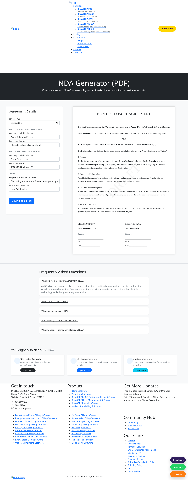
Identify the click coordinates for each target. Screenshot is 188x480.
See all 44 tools (47, 350)
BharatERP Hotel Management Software (90, 400)
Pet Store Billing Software (83, 415)
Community (79, 37)
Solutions (77, 5)
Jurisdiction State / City (19, 185)
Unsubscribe (134, 471)
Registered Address (17, 141)
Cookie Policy (134, 452)
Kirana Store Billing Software (29, 439)
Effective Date (15, 119)
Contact (77, 49)
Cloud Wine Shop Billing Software (31, 436)
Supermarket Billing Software (85, 418)
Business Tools (85, 43)
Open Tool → (28, 370)
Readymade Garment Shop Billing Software (36, 418)
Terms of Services (136, 446)
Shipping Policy (135, 465)
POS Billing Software (81, 433)
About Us (77, 52)
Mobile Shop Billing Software (85, 421)
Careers (131, 440)
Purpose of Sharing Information (22, 177)
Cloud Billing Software (82, 442)
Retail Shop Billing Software (84, 424)
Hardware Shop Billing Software (30, 424)
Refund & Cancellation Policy (141, 462)
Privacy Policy (134, 443)
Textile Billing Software (82, 439)
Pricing (76, 34)
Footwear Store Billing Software (30, 421)
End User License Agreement (142, 449)
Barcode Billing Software (83, 430)
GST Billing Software (81, 427)
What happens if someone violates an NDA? (62, 330)
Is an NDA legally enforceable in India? (59, 320)
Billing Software (79, 390)
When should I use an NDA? (54, 301)
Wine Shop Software (81, 394)
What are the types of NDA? (54, 311)
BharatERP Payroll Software (84, 403)
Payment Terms (135, 459)
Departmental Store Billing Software (32, 415)
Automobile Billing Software (28, 430)
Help (130, 468)
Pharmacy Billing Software (84, 436)
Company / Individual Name (21, 133)
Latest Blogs (134, 422)
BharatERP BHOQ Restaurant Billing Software (93, 397)
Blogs (80, 40)
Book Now (167, 28)
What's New (83, 46)
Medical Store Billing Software (86, 406)
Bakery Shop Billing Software (29, 427)
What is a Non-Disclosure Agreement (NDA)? (62, 280)
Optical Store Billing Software (29, 442)
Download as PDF (21, 200)
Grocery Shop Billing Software (29, 433)
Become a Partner (136, 456)
